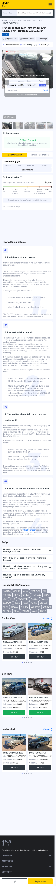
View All (45, 90)
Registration (40, 881)
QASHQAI (47, 607)
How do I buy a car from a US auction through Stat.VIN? (22, 550)
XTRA (16, 611)
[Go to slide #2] (18, 125)
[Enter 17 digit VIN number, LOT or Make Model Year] (50, 13)
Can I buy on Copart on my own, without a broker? (24, 559)
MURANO (7, 595)
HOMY (43, 611)
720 (44, 591)
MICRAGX (44, 603)
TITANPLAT (35, 591)
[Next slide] (48, 82)
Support (7, 872)
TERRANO (36, 595)
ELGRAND (35, 607)
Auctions (7, 861)
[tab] (22, 662)
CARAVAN (7, 603)
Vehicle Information (40, 155)
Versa (25, 591)
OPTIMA (26, 595)
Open (43, 85)
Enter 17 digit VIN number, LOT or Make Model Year (33, 13)
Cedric (17, 603)
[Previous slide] (6, 82)
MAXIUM (25, 611)
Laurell (34, 611)
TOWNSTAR (23, 599)
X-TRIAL (24, 607)
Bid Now (14, 657)
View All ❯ (48, 618)
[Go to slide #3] (29, 125)
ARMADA (7, 611)
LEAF (5, 599)
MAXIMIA (6, 591)
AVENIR (16, 591)
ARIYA (46, 595)
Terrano (44, 599)
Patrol (25, 603)
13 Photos (11, 117)
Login (14, 881)
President (34, 599)
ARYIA (5, 607)
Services (7, 866)
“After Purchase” (29, 530)
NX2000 (14, 607)
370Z (12, 599)
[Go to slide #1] (7, 125)
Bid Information (15, 155)
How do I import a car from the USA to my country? (24, 576)
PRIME (17, 595)
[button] (9, 13)
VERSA (34, 603)
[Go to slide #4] (41, 125)
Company (7, 855)
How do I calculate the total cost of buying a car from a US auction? (25, 567)
